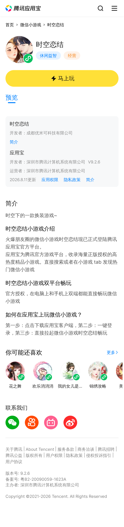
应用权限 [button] (49, 179)
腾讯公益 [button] (13, 455)
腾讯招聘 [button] (106, 449)
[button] (23, 8)
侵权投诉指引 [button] (98, 455)
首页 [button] (9, 24)
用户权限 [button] (54, 455)
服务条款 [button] (65, 449)
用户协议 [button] (13, 461)
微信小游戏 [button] (30, 24)
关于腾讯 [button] (13, 449)
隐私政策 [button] (72, 179)
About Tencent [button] (40, 449)
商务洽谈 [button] (86, 449)
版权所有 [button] (34, 455)
